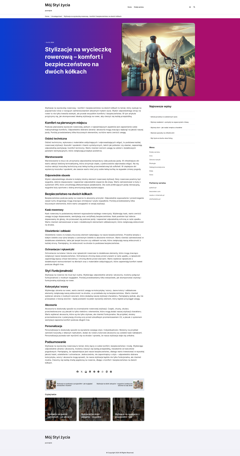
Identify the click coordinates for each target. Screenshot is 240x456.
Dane (151, 175)
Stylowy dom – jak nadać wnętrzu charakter (166, 127)
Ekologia (152, 163)
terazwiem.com (154, 191)
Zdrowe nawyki (154, 160)
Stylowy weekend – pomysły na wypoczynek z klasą (169, 122)
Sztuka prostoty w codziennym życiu (164, 117)
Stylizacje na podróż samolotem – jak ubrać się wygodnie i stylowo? (60, 417)
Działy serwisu (139, 7)
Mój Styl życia (57, 5)
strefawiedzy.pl (154, 199)
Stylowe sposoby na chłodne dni (162, 133)
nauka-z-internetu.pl (156, 195)
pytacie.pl (152, 188)
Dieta (151, 171)
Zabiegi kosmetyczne (157, 167)
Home (130, 7)
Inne (151, 156)
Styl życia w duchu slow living (161, 138)
